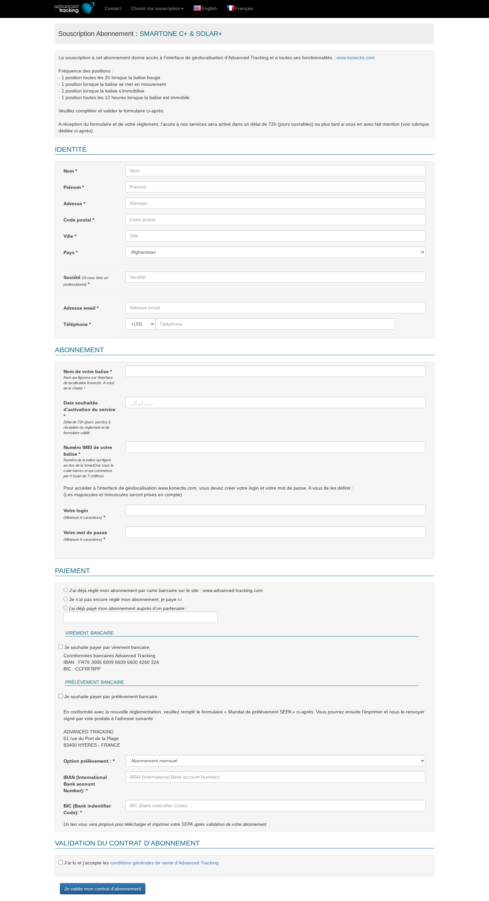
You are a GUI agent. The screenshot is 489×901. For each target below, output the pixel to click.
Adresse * (74, 203)
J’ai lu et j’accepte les (141, 862)
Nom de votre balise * (89, 379)
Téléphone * (77, 324)
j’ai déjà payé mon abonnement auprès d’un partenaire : (127, 608)
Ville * (70, 236)
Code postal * (79, 220)
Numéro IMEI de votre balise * (88, 461)
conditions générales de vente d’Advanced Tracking (164, 862)
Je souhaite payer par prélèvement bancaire (110, 696)
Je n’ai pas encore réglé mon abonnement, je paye (125, 599)
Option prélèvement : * (89, 761)
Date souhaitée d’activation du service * (89, 417)
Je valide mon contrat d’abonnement (102, 888)
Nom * (70, 171)
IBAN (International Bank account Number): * (85, 784)
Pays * (71, 252)
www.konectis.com (355, 57)
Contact (113, 8)
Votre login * (84, 514)
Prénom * (74, 187)
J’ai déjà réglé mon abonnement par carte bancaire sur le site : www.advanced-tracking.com (165, 590)
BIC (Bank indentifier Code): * (87, 809)
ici (180, 599)
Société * (86, 281)
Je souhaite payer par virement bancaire (106, 647)
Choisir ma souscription (155, 8)
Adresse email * (81, 308)
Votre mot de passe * (85, 536)
